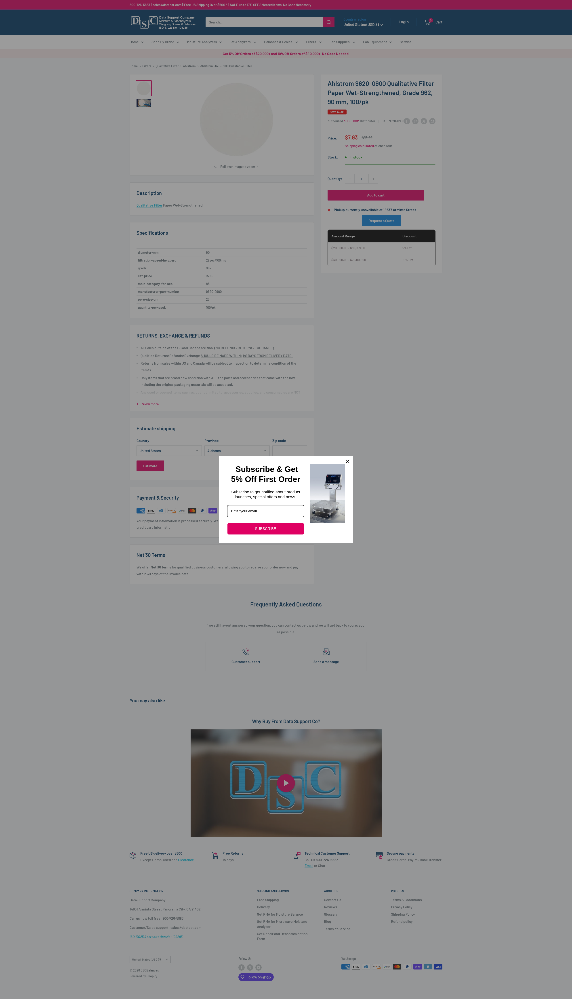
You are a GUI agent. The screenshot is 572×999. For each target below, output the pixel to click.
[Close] (347, 461)
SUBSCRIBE (265, 529)
